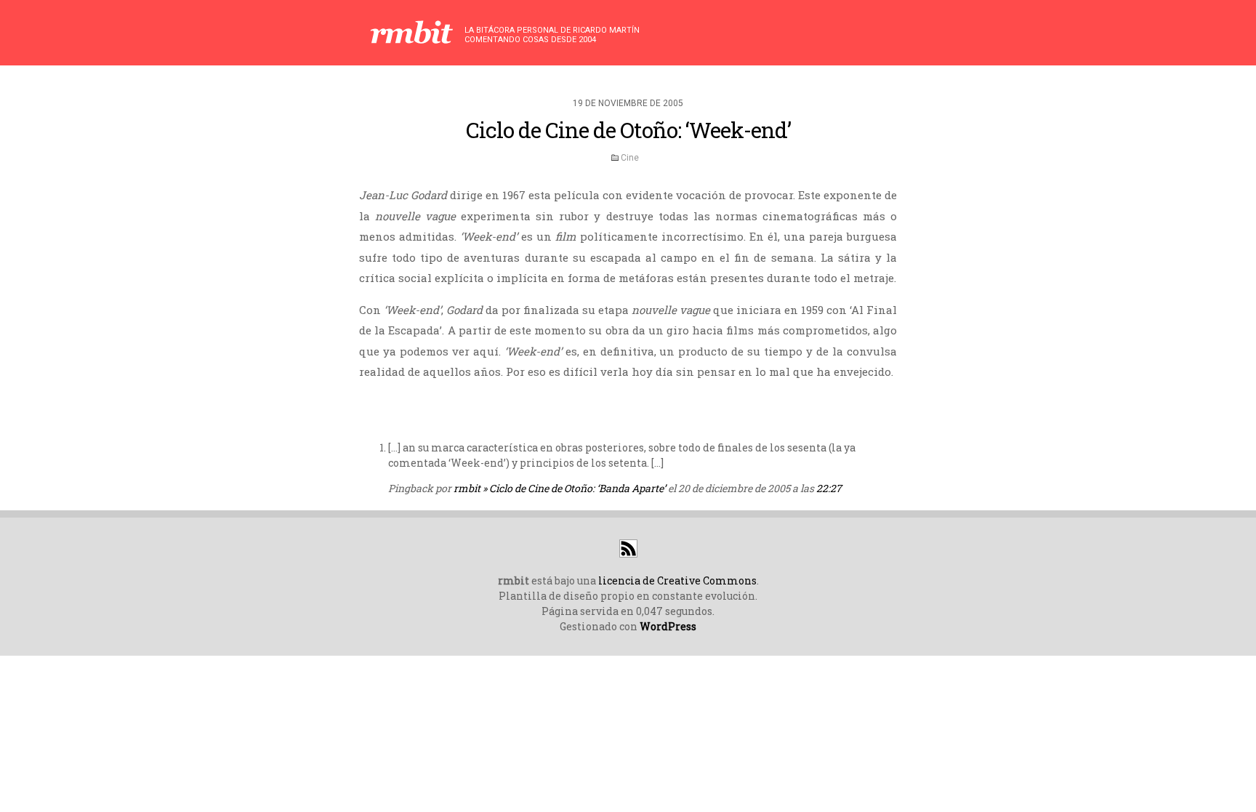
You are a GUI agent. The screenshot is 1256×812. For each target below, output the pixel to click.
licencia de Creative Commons (677, 580)
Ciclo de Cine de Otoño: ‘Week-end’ (628, 130)
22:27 (829, 488)
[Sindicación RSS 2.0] (628, 553)
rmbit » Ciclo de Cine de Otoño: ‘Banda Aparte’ (560, 488)
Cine (630, 158)
